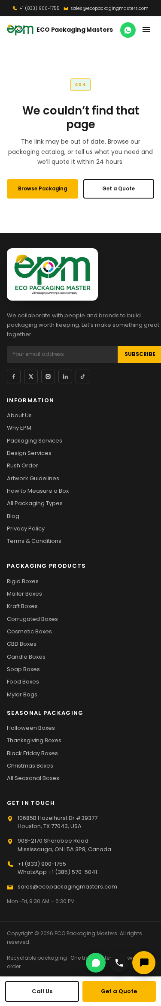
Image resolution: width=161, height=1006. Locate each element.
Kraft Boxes (22, 606)
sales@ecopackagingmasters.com (109, 8)
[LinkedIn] (65, 376)
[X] (31, 376)
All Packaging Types (35, 503)
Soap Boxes (23, 669)
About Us (19, 415)
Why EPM (19, 428)
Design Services (29, 453)
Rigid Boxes (23, 581)
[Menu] (146, 30)
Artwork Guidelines (33, 478)
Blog (13, 516)
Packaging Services (34, 441)
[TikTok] (82, 376)
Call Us (42, 991)
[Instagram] (48, 376)
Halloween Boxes (31, 728)
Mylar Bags (22, 694)
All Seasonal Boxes (33, 778)
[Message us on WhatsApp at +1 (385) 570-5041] (96, 963)
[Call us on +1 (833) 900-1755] (119, 963)
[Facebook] (14, 376)
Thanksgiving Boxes (34, 740)
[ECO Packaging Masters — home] (52, 274)
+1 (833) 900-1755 (39, 8)
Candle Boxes (26, 657)
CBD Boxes (21, 644)
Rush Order (22, 465)
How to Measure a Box (38, 491)
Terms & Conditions (34, 541)
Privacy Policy (26, 528)
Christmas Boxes (30, 766)
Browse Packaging (42, 188)
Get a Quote (118, 188)
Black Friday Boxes (32, 753)
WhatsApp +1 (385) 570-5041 (57, 872)
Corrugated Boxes (32, 619)
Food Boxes (23, 682)
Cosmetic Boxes (29, 631)
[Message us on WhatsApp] (128, 30)
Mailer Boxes (24, 594)
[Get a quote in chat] (143, 962)
